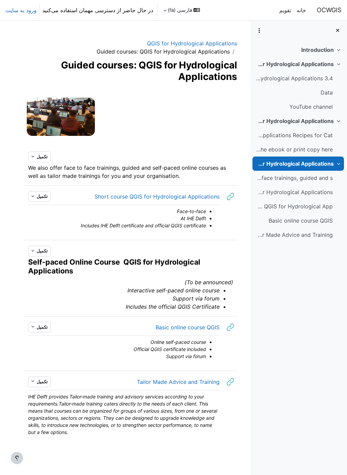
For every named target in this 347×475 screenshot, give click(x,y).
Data (327, 92)
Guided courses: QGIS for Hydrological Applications (295, 163)
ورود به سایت (21, 10)
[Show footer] (17, 458)
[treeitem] (298, 50)
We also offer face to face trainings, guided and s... (294, 177)
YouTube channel (311, 106)
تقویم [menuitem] (285, 10)
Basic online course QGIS (301, 220)
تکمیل (42, 156)
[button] (181, 10)
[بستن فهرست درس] (337, 30)
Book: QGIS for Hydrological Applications (295, 121)
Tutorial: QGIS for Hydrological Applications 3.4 (294, 78)
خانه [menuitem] (301, 10)
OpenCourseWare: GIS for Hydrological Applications (295, 64)
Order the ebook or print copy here (294, 149)
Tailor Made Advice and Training (294, 234)
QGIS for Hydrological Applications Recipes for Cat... (294, 135)
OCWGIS (329, 10)
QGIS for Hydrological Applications (192, 43)
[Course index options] (259, 30)
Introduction (317, 49)
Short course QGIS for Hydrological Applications (294, 192)
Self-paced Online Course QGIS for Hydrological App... (294, 206)
